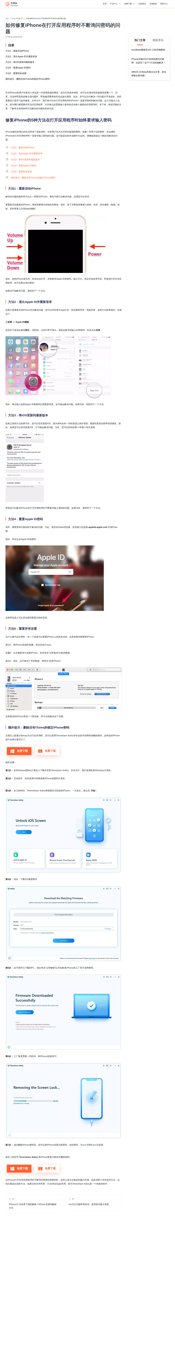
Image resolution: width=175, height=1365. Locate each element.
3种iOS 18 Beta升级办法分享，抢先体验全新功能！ (148, 74)
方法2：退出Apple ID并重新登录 (21, 56)
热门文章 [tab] (140, 40)
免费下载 (128, 4)
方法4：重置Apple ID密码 (17, 68)
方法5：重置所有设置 (15, 73)
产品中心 (114, 4)
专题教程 (153, 4)
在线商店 (142, 4)
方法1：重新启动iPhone (17, 51)
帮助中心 (164, 4)
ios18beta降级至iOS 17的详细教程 (148, 50)
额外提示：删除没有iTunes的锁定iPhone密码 (27, 79)
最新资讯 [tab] (158, 40)
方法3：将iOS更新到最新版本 (19, 62)
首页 (105, 4)
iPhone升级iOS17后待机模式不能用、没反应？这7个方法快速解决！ (148, 61)
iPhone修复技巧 (17, 18)
